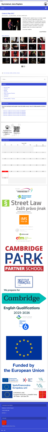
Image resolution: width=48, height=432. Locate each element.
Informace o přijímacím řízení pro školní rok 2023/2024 (14, 113)
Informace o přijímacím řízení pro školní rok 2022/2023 (14, 115)
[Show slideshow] (5, 35)
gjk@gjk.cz (4, 412)
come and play (6, 72)
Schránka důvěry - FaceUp (9, 98)
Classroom (6, 96)
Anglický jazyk (24, 15)
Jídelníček (6, 91)
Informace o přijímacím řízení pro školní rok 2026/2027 (14, 110)
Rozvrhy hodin (7, 87)
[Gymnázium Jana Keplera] (24, 5)
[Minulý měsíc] (5, 143)
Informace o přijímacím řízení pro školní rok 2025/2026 (14, 112)
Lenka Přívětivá (13, 15)
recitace (18, 72)
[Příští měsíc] (43, 143)
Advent (19, 15)
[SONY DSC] (6, 40)
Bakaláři (5, 90)
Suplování (6, 88)
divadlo (11, 72)
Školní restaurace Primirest (9, 93)
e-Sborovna (6, 94)
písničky (14, 72)
